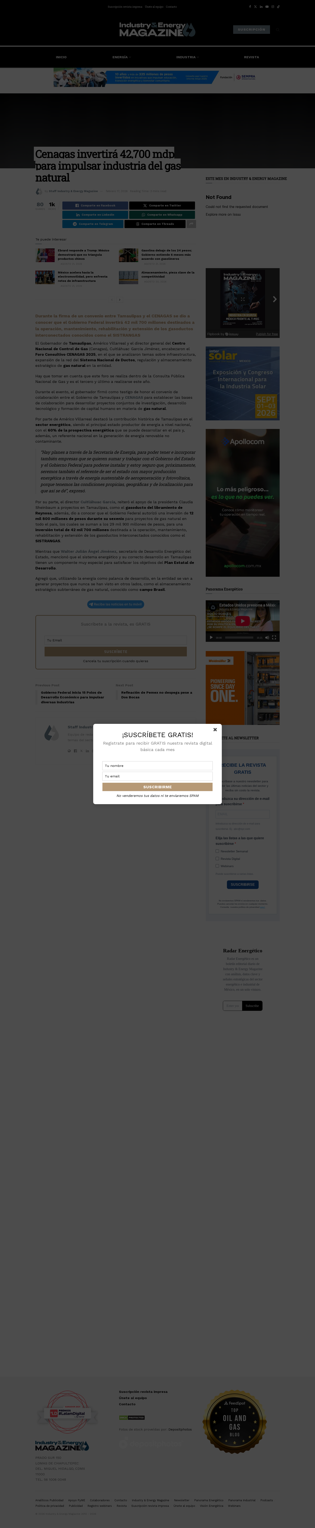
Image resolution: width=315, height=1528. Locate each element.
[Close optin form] (216, 730)
